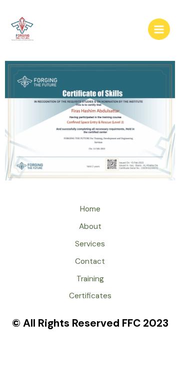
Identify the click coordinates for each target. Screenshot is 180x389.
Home (90, 209)
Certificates (90, 296)
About (90, 226)
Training (90, 279)
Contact (90, 261)
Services (90, 244)
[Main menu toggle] (159, 29)
